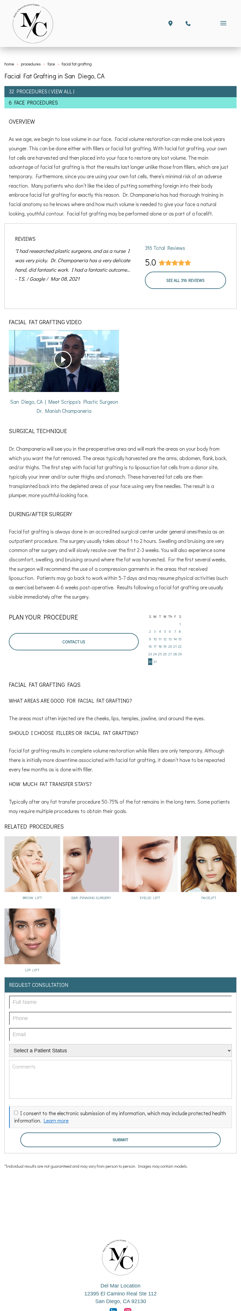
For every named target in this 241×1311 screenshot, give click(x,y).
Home (9, 64)
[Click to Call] (188, 23)
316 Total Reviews (165, 248)
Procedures (31, 64)
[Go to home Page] (120, 1257)
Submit (120, 1139)
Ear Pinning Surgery (91, 897)
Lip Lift (32, 969)
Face (51, 64)
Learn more (55, 1120)
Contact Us (73, 641)
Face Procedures (36, 102)
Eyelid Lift (150, 897)
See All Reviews (185, 280)
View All (61, 91)
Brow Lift (32, 897)
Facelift (208, 897)
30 (150, 661)
